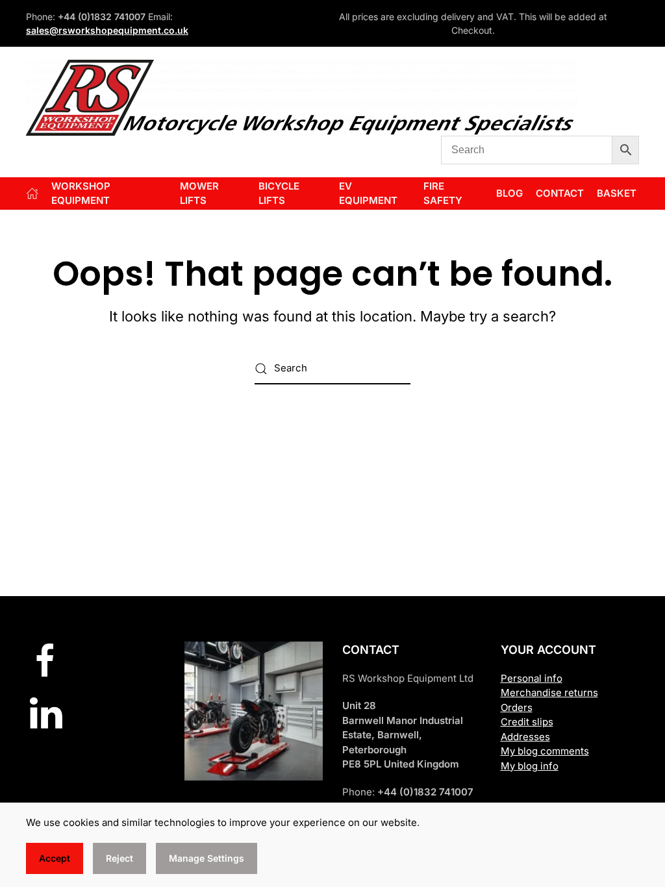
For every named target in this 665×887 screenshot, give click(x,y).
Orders (517, 707)
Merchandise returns (549, 692)
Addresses (525, 737)
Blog (509, 193)
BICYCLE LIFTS (278, 193)
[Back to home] (302, 98)
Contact (560, 193)
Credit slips (527, 722)
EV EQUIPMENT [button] (368, 193)
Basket (616, 193)
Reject (119, 858)
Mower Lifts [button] (199, 193)
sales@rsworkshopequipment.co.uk (107, 30)
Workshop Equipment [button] (80, 193)
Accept (54, 858)
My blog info (529, 766)
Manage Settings (206, 858)
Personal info (531, 678)
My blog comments (545, 751)
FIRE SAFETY (442, 193)
